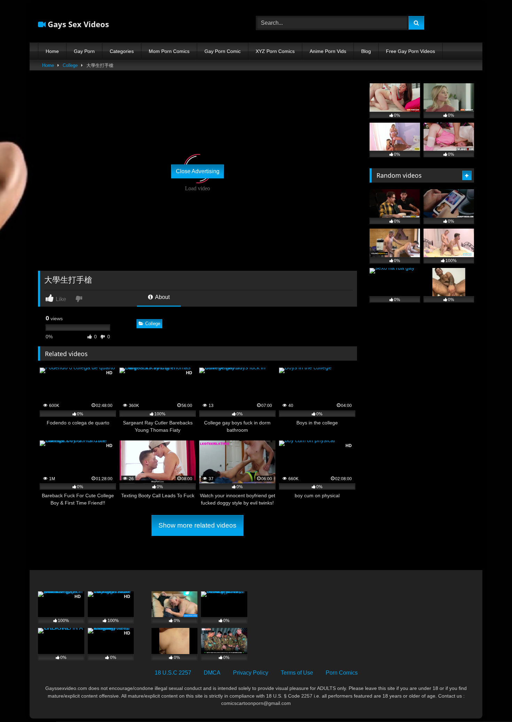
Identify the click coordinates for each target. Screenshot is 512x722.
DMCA (212, 673)
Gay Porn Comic (222, 51)
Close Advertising (197, 171)
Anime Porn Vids (328, 51)
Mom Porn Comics (169, 51)
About (162, 297)
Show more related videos (197, 525)
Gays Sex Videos (77, 24)
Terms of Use (297, 673)
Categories (122, 51)
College (70, 65)
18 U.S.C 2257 (173, 673)
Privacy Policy (250, 673)
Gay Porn (84, 51)
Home (52, 51)
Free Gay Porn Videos (410, 51)
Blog (366, 51)
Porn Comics (342, 673)
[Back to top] (490, 701)
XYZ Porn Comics (275, 51)
